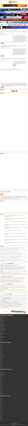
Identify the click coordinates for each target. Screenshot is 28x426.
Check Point (1, 346)
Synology (1, 393)
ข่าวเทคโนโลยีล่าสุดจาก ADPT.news (7, 294)
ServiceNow (1, 415)
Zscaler (1, 367)
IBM (0, 378)
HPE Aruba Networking (3, 329)
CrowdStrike (1, 348)
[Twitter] (14, 91)
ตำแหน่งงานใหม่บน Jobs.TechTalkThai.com (7, 263)
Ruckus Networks (2, 336)
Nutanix (18, 60)
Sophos (1, 363)
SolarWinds (1, 337)
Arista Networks (2, 320)
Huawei (1, 377)
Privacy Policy (11, 198)
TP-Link (1, 338)
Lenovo (24, 34)
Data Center (13, 48)
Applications (2, 34)
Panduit (1, 335)
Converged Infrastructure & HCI (17, 34)
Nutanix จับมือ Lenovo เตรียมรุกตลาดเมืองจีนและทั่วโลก (10, 69)
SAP (0, 413)
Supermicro (1, 392)
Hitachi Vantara (2, 375)
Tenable (1, 365)
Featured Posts (21, 34)
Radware (1, 358)
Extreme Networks (2, 325)
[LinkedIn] (15, 91)
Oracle (1, 386)
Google (1, 404)
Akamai (1, 398)
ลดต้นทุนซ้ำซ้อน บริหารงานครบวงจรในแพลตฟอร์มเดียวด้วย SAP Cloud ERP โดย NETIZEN (11, 280)
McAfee (1, 357)
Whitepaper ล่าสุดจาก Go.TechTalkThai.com (7, 276)
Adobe (1, 397)
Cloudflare (1, 347)
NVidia (1, 385)
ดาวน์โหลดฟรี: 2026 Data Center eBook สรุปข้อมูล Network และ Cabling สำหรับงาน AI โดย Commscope (12, 277)
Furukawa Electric (2, 328)
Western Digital (2, 394)
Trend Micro (1, 366)
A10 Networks (1, 317)
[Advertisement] (6, 184)
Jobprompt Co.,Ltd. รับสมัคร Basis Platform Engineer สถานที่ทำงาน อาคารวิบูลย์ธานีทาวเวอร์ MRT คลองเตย (13, 267)
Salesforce (1, 412)
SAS (0, 414)
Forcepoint (1, 349)
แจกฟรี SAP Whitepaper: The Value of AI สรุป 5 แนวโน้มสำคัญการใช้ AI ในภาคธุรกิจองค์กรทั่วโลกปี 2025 (12, 281)
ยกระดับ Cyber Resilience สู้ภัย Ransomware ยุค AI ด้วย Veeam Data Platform (13, 230)
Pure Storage (1, 387)
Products (20, 48)
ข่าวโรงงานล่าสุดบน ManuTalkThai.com (7, 284)
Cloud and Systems (11, 34)
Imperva (1, 355)
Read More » (2, 87)
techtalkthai (2, 33)
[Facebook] (12, 91)
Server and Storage (25, 48)
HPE (0, 376)
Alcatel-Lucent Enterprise (3, 318)
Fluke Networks (2, 327)
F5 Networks (1, 326)
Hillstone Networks (2, 354)
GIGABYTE (1, 374)
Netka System (1, 334)
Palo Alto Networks (2, 356)
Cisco (0, 345)
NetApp (1, 383)
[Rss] (11, 91)
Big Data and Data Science (6, 34)
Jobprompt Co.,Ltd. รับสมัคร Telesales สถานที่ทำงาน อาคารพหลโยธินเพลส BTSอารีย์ (10, 272)
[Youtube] (16, 91)
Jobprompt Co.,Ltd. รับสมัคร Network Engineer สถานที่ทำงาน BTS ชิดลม (9, 265)
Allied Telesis (1, 319)
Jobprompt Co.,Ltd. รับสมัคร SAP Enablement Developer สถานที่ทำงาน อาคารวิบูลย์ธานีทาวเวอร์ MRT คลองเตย (13, 266)
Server (22, 48)
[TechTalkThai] (14, 2)
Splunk (1, 364)
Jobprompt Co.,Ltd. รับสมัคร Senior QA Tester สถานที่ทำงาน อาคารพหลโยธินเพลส (10, 264)
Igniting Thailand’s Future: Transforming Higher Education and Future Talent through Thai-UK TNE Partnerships (13, 273)
